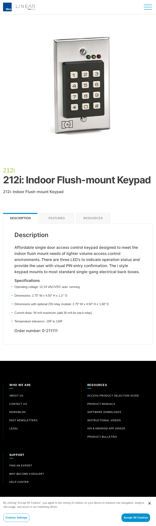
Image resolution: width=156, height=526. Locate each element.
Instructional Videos (104, 420)
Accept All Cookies (136, 517)
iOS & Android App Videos (106, 428)
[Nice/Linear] (19, 6)
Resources (93, 218)
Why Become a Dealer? (26, 474)
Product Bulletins (102, 436)
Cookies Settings (16, 517)
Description (20, 218)
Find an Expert (20, 465)
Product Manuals (101, 404)
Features (57, 218)
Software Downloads (104, 412)
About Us (16, 395)
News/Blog (17, 412)
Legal (13, 428)
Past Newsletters (23, 420)
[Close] (149, 503)
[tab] (20, 218)
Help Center (19, 482)
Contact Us (18, 404)
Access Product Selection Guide (113, 395)
